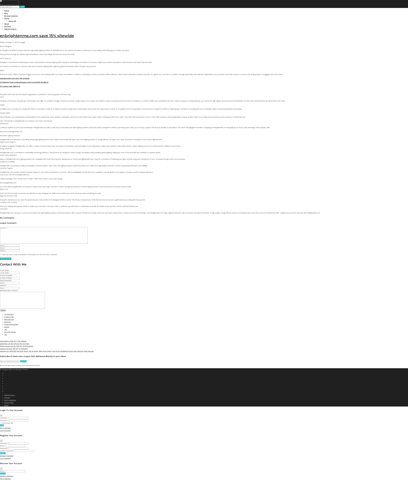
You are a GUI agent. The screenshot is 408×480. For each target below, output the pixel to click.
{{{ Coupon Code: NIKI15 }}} (10, 86)
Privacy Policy (9, 403)
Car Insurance (9, 314)
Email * (2, 446)
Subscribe (23, 361)
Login (2, 425)
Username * (4, 418)
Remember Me (8, 423)
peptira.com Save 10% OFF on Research (14, 349)
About (6, 24)
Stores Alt (12, 21)
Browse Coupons (11, 16)
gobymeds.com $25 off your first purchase (14, 344)
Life (5, 329)
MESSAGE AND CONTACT (9, 291)
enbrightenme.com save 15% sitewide (37, 35)
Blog (6, 13)
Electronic (7, 322)
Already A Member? (6, 456)
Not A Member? (5, 428)
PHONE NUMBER (6, 275)
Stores (6, 19)
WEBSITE (3, 285)
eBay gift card (9, 319)
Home (6, 11)
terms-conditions (10, 400)
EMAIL (5, 280)
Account (7, 26)
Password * (4, 420)
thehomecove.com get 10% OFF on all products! (16, 346)
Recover (3, 474)
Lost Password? (5, 431)
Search (22, 7)
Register (3, 453)
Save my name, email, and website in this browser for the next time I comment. (30, 255)
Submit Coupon (10, 29)
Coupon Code (9, 317)
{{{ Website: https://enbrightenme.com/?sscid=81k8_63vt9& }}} (24, 82)
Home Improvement (11, 324)
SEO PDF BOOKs (10, 332)
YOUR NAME (4, 270)
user (23, 42)
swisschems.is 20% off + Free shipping (13, 341)
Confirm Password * (7, 451)
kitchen (6, 327)
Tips (5, 335)
